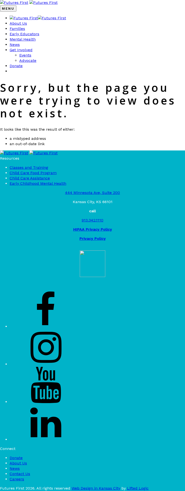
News (15, 44)
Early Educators (24, 34)
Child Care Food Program (33, 173)
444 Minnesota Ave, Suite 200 (92, 192)
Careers (17, 479)
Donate (16, 66)
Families (17, 28)
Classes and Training (29, 167)
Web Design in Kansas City (96, 488)
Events (25, 55)
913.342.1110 (92, 220)
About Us (18, 23)
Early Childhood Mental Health (38, 183)
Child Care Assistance (30, 178)
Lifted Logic (138, 488)
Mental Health (23, 39)
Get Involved (21, 50)
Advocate (27, 60)
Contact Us (20, 473)
